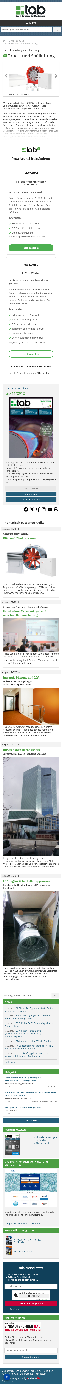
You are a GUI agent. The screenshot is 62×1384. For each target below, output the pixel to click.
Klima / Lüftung (16, 40)
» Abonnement (41, 1143)
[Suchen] (57, 29)
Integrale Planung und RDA (21, 677)
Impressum (40, 1373)
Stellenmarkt (22, 1370)
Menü (32, 22)
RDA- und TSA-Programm (20, 538)
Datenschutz (26, 1373)
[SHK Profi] (9, 1241)
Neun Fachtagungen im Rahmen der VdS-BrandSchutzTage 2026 (29, 1017)
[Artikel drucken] (56, 509)
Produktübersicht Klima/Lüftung (21, 43)
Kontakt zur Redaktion (42, 1370)
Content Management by (14, 1378)
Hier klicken (34, 1295)
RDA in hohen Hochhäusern (21, 750)
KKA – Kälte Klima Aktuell (24, 1252)
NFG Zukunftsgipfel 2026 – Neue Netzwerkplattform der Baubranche (26, 1054)
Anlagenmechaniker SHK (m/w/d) (23, 1107)
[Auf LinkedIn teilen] (44, 511)
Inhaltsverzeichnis (31, 499)
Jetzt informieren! (12, 1309)
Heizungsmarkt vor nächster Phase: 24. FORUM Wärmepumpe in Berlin (30, 1047)
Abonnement (31, 494)
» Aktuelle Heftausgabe (45, 1137)
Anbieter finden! (32, 1356)
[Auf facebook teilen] (26, 511)
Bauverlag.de (8, 1381)
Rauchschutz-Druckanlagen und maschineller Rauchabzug (24, 613)
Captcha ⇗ (42, 1299)
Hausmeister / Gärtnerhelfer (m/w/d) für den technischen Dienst (30, 1094)
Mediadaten (8, 1370)
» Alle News (10, 1062)
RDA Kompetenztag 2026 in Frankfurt (29, 1041)
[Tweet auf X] (32, 511)
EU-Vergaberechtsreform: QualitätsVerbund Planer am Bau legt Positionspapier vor (23, 1033)
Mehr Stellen (31, 1120)
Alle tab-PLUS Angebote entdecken (31, 366)
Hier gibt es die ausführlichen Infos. (23, 1223)
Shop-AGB (13, 1373)
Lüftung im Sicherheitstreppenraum (27, 881)
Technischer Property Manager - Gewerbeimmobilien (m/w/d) (23, 1079)
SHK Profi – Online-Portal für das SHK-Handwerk (27, 1241)
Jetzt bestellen (31, 247)
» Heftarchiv (40, 1140)
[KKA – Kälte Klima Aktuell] (9, 1251)
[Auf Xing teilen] (38, 511)
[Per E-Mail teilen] (50, 509)
